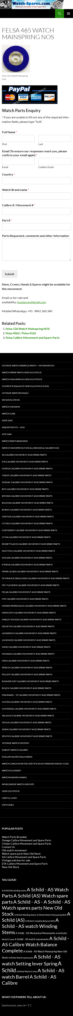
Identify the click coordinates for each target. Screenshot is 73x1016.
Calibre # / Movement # (18, 205)
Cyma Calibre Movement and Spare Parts (26, 537)
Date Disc (7, 420)
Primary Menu (68, 13)
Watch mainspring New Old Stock (22, 379)
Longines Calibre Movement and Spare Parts (28, 640)
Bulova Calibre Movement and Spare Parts (27, 502)
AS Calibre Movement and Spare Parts (24, 454)
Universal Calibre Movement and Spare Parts (29, 708)
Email (5, 167)
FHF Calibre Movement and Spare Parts (25, 599)
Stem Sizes (8, 804)
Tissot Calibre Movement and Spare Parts (26, 475)
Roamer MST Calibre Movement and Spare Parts (30, 681)
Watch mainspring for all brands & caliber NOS (30, 448)
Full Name (9, 132)
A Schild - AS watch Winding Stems (30, 926)
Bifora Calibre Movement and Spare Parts (27, 496)
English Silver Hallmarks (17, 756)
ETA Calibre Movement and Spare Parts (25, 461)
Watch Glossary (11, 770)
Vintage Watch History (15, 743)
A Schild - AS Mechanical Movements (35, 933)
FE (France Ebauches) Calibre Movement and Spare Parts (35, 578)
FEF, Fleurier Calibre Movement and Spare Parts (30, 585)
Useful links (9, 798)
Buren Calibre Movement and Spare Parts (27, 509)
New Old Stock (11, 791)
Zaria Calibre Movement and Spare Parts (26, 729)
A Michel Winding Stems (25, 915)
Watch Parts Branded (15, 441)
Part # (7, 220)
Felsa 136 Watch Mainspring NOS (28, 328)
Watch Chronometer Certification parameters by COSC (35, 763)
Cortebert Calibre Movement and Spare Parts (29, 530)
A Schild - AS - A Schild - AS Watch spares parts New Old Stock (36, 908)
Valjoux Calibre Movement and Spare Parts (28, 715)
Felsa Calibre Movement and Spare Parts (33, 337)
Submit (9, 274)
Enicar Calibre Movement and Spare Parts (27, 557)
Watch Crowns (11, 406)
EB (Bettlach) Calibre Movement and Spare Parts (31, 544)
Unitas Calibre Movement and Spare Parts (27, 701)
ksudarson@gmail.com (31, 302)
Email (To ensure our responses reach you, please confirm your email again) (34, 153)
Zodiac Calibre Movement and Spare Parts (27, 482)
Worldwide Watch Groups (18, 784)
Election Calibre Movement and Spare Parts (28, 550)
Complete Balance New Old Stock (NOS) (25, 386)
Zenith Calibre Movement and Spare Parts (27, 736)
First (4, 144)
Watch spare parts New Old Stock (22, 372)
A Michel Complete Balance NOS (40, 921)
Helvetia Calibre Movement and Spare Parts (28, 626)
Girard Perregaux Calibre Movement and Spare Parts (34, 605)
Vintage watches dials (15, 393)
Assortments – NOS (13, 427)
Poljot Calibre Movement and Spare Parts (27, 674)
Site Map (7, 434)
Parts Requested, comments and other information (35, 235)
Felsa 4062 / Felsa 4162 (21, 333)
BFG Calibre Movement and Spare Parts (25, 489)
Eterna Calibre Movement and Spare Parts (27, 564)
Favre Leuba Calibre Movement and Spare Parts (30, 571)
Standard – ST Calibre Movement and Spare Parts (31, 695)
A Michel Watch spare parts (20, 957)
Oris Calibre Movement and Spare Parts (25, 660)
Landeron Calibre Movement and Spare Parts (29, 633)
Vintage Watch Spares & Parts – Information (28, 365)
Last (40, 144)
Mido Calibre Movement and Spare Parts (26, 647)
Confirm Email (46, 167)
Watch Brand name (15, 189)
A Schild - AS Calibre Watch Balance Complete (35, 944)
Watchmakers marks (14, 777)
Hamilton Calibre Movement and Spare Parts (29, 612)
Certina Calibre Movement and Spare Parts (28, 516)
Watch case (8, 413)
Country (8, 174)
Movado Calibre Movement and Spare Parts (28, 653)
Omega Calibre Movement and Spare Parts (27, 468)
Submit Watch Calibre (15, 750)
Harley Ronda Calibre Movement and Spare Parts (31, 619)
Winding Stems (11, 399)
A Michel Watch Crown (26, 971)
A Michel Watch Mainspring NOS (51, 915)
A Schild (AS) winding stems (14, 890)
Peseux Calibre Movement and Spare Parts (27, 667)
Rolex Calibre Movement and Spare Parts (26, 688)
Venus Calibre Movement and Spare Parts (26, 722)
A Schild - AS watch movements (32, 939)
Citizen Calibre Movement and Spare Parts (27, 523)
